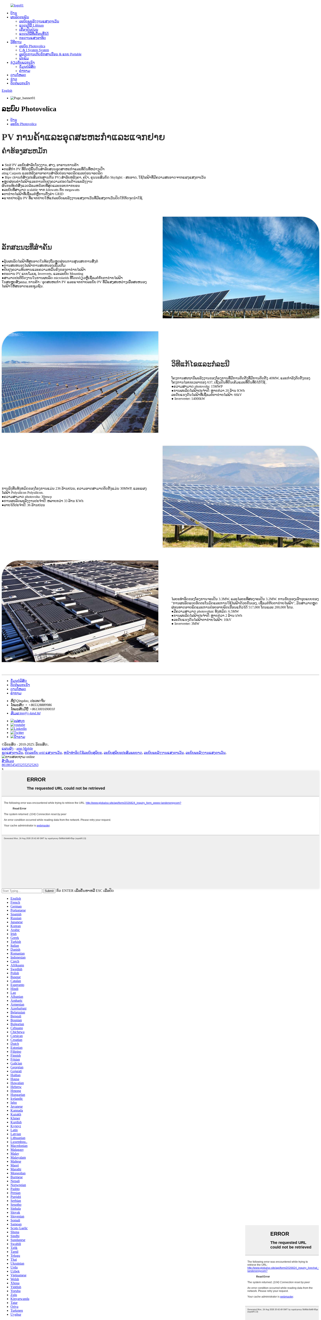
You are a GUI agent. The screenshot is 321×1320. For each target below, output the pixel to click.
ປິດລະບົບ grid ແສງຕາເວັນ (43, 753)
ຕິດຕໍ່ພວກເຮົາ (20, 83)
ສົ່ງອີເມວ (8, 761)
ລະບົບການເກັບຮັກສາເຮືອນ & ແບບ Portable (50, 54)
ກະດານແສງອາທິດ (32, 38)
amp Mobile (24, 748)
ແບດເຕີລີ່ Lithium (31, 25)
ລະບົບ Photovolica (32, 46)
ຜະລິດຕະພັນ (19, 17)
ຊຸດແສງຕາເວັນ (12, 753)
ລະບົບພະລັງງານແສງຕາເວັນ (39, 21)
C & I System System (34, 50)
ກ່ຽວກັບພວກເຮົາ (22, 62)
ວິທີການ (16, 42)
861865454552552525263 (20, 765)
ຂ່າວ (13, 79)
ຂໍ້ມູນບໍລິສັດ (27, 66)
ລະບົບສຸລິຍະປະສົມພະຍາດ (123, 753)
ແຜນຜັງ (8, 748)
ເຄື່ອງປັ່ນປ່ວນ (28, 29)
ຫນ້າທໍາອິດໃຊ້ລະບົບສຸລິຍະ (83, 753)
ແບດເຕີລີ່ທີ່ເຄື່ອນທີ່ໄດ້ (34, 34)
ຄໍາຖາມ (24, 71)
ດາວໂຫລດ (18, 75)
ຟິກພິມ (24, 58)
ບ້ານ (13, 13)
